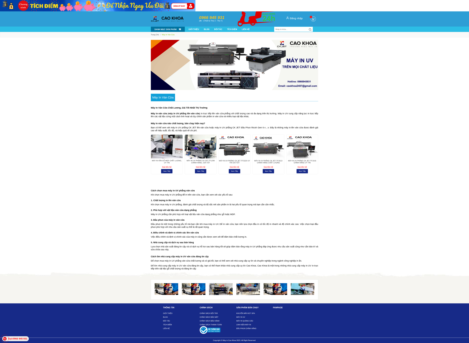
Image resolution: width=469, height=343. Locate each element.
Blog (206, 29)
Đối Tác (218, 29)
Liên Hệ (246, 29)
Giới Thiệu (193, 29)
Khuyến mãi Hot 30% (245, 313)
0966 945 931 (211, 17)
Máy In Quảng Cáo (244, 321)
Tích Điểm (232, 29)
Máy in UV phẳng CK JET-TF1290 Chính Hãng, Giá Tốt (201, 162)
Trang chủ (155, 34)
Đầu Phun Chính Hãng (246, 328)
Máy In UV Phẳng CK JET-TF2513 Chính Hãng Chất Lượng (268, 162)
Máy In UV (240, 317)
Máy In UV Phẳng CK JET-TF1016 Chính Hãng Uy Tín (302, 162)
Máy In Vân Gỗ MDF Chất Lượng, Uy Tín (167, 162)
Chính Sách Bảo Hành (209, 321)
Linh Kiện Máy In (243, 325)
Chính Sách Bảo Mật (209, 317)
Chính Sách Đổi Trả (209, 313)
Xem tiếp (166, 171)
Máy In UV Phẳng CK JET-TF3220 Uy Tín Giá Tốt (234, 162)
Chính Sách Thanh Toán (211, 325)
